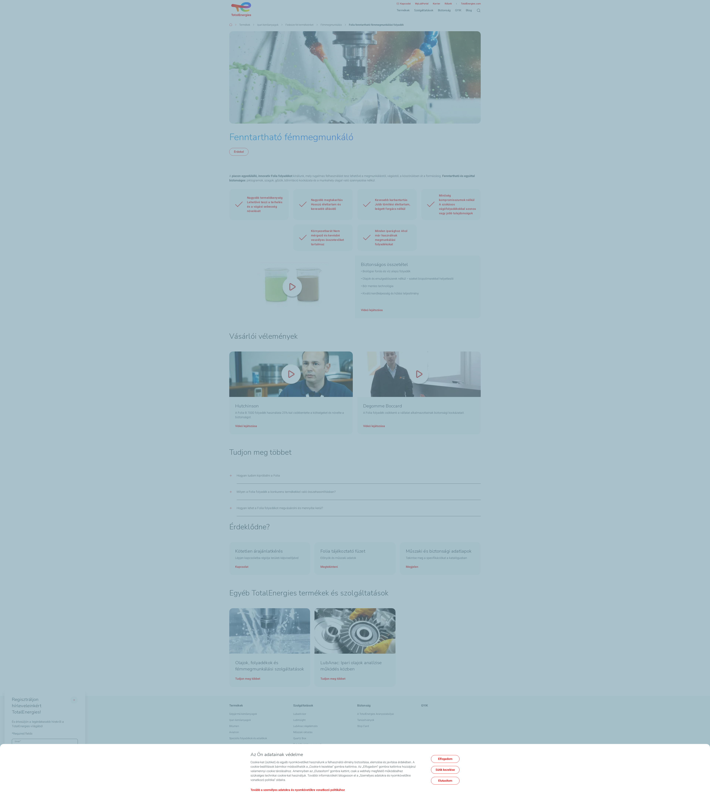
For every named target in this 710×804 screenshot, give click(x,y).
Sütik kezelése (445, 769)
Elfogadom (445, 759)
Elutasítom (445, 780)
